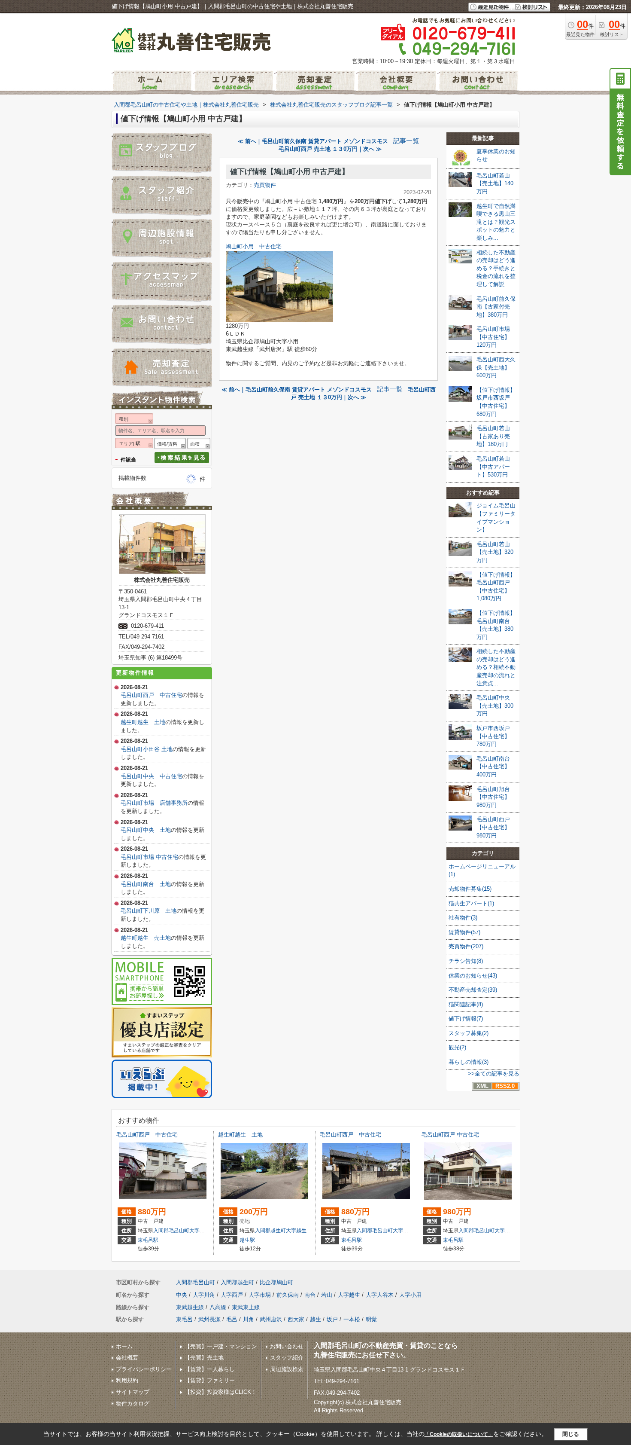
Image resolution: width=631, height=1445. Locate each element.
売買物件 (265, 185)
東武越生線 (190, 1307)
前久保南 (287, 1295)
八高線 (217, 1307)
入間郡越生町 (270, 1231)
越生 (315, 1319)
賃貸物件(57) (464, 932)
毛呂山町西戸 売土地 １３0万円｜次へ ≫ (330, 149)
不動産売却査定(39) (473, 990)
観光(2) (457, 1047)
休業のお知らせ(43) (473, 975)
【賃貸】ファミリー (210, 1380)
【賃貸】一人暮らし (210, 1369)
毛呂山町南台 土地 (146, 884)
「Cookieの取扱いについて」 (459, 1434)
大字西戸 (199, 1231)
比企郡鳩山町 (276, 1282)
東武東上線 (246, 1307)
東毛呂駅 (148, 1240)
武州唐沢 (271, 1319)
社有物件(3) (463, 917)
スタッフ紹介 (286, 1357)
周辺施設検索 (286, 1369)
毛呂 (231, 1319)
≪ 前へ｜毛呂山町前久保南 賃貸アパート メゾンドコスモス (313, 141)
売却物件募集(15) (470, 889)
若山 (326, 1295)
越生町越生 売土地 (146, 938)
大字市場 (260, 1295)
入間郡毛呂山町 (171, 1231)
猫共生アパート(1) (471, 903)
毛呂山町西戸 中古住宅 (151, 695)
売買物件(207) (466, 946)
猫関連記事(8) (466, 1004)
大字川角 (204, 1295)
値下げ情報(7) (466, 1018)
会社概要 (127, 1357)
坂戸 (332, 1319)
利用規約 (127, 1380)
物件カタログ (132, 1403)
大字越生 (296, 1231)
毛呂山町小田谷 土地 (147, 749)
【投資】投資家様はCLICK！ (221, 1392)
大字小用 (410, 1295)
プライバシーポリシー (144, 1369)
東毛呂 (184, 1319)
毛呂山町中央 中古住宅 (151, 776)
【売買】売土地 (204, 1357)
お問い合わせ (286, 1346)
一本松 (351, 1319)
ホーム (124, 1346)
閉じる (570, 1434)
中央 (181, 1295)
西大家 (296, 1319)
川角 (248, 1319)
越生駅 (247, 1240)
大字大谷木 (380, 1295)
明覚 (371, 1319)
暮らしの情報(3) (468, 1062)
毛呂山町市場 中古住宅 (149, 857)
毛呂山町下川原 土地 (148, 910)
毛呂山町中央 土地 (146, 830)
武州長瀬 (209, 1319)
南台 (310, 1295)
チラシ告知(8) (466, 961)
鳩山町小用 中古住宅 (254, 246)
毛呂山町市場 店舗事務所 (154, 803)
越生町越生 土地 (143, 722)
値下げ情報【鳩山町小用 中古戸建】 (289, 172)
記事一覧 (406, 140)
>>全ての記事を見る (493, 1073)
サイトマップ (132, 1392)
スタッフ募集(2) (468, 1033)
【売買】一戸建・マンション (221, 1346)
